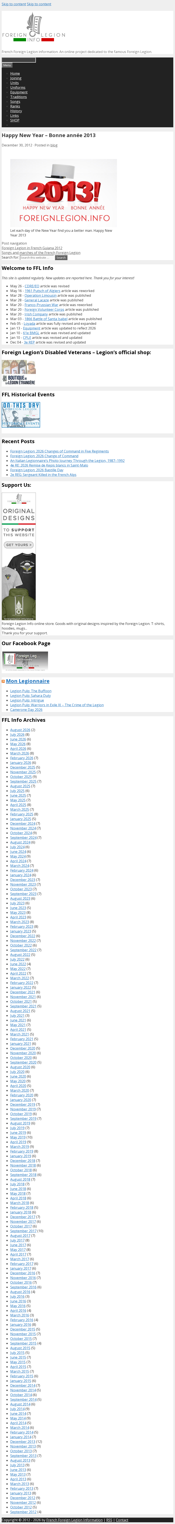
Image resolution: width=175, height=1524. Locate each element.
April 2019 (18, 1142)
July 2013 (17, 1465)
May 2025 (18, 800)
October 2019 (21, 1113)
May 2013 (18, 1474)
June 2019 (18, 1132)
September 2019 (23, 1118)
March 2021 (19, 1034)
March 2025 (19, 809)
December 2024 (22, 823)
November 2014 (23, 1390)
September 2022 (23, 950)
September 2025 (23, 781)
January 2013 (20, 1493)
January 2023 (20, 931)
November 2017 (23, 1221)
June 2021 (18, 1020)
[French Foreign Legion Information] (34, 40)
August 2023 (20, 898)
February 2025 (21, 814)
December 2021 (22, 992)
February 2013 (21, 1488)
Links (14, 115)
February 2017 (21, 1263)
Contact (122, 1520)
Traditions (18, 97)
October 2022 (21, 945)
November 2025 (23, 772)
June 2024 (18, 851)
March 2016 (19, 1315)
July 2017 (17, 1240)
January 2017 (20, 1268)
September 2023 (23, 893)
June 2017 (18, 1245)
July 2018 (17, 1184)
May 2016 (18, 1305)
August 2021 (20, 1010)
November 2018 (23, 1165)
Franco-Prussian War (41, 304)
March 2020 (19, 1090)
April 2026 (18, 748)
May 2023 (18, 912)
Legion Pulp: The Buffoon (30, 691)
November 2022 (23, 940)
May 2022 (18, 968)
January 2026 (20, 762)
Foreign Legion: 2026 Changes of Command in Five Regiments (59, 451)
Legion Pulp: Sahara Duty (30, 695)
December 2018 (22, 1160)
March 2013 (19, 1483)
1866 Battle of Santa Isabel (46, 319)
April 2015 (18, 1366)
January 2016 (20, 1324)
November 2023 (23, 884)
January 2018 (20, 1212)
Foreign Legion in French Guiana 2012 (32, 248)
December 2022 (22, 936)
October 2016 (21, 1282)
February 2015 (21, 1376)
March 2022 (19, 978)
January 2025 (20, 818)
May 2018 (18, 1193)
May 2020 (18, 1081)
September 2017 (23, 1231)
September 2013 (23, 1455)
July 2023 (17, 903)
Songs (15, 101)
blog (54, 145)
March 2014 (19, 1427)
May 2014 (18, 1418)
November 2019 (23, 1109)
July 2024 (17, 847)
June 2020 (18, 1076)
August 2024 (20, 842)
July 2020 (17, 1071)
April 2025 (18, 804)
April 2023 (18, 917)
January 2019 (20, 1156)
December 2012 (22, 1497)
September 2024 (23, 837)
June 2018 (18, 1188)
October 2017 (21, 1226)
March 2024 (19, 865)
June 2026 (18, 739)
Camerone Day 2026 (26, 709)
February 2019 (21, 1151)
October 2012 (21, 1507)
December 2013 (22, 1441)
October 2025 (21, 776)
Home (15, 73)
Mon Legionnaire (28, 680)
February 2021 (21, 1039)
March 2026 (19, 753)
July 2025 (17, 790)
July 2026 (17, 734)
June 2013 (18, 1469)
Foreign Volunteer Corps (44, 309)
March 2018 (19, 1202)
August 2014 (20, 1404)
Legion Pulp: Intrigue (27, 700)
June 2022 (18, 964)
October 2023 (21, 889)
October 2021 (21, 1001)
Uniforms (17, 87)
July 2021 (17, 1015)
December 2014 (22, 1385)
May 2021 (18, 1025)
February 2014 (21, 1432)
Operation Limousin (41, 295)
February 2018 (21, 1207)
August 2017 (20, 1235)
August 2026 (20, 730)
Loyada (29, 323)
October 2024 (21, 833)
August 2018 (20, 1179)
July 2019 (17, 1128)
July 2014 (17, 1409)
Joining (16, 78)
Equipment (19, 92)
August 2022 (20, 954)
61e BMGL (31, 333)
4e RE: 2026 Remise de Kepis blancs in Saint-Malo (49, 465)
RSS (109, 1520)
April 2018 (18, 1198)
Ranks (15, 106)
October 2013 (21, 1451)
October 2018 (21, 1170)
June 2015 (18, 1357)
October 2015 (21, 1338)
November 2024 (23, 828)
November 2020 (23, 1053)
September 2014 (23, 1399)
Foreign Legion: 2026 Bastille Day (36, 470)
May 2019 (18, 1137)
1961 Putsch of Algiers (42, 290)
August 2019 (20, 1123)
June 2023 (18, 907)
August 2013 (20, 1460)
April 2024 (18, 861)
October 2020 (21, 1057)
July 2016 (17, 1296)
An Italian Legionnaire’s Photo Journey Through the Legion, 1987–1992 (67, 460)
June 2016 (18, 1301)
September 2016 (23, 1287)
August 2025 (20, 786)
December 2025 (22, 767)
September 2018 (23, 1174)
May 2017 (18, 1249)
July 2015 (17, 1352)
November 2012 (23, 1502)
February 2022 (21, 982)
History (16, 111)
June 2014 (18, 1413)
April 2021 (18, 1029)
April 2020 (18, 1085)
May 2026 (18, 744)
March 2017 (19, 1259)
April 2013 (18, 1479)
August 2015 (20, 1348)
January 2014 (20, 1437)
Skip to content (14, 4)
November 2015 (23, 1334)
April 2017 (18, 1254)
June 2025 (18, 795)
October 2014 (21, 1394)
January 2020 (20, 1099)
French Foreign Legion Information (74, 1520)
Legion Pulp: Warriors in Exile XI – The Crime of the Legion (57, 705)
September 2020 (23, 1062)
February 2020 (21, 1095)
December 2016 (22, 1273)
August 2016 (20, 1291)
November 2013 (23, 1446)
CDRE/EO (32, 286)
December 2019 (22, 1104)
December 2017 (22, 1217)
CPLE (27, 337)
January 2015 (20, 1380)
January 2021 (20, 1043)
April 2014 (18, 1423)
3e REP (29, 342)
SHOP (14, 120)
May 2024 (18, 856)
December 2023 (22, 879)
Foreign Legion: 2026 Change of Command (44, 456)
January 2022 (20, 987)
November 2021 (23, 996)
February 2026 (21, 758)
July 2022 (17, 959)
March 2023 (19, 922)
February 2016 (21, 1320)
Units (14, 82)
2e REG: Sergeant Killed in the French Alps (43, 474)
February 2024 (21, 870)
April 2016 (18, 1310)
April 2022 (18, 973)
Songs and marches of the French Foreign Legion (41, 252)
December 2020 (22, 1048)
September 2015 (23, 1343)
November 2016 (23, 1277)
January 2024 (20, 875)
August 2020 (20, 1067)
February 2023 (21, 926)
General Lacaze (37, 300)
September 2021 (23, 1006)
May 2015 (18, 1362)
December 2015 (22, 1329)
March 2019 (19, 1146)
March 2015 (19, 1371)
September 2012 (23, 1512)
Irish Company (36, 314)
